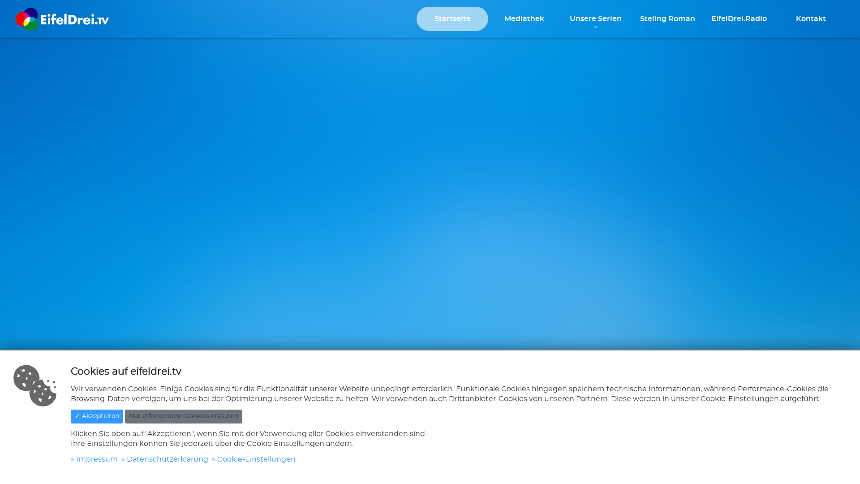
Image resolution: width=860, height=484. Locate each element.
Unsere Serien (596, 18)
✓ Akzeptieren (97, 416)
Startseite (452, 18)
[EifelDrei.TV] (62, 17)
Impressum (97, 459)
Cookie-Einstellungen (256, 459)
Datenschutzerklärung (167, 459)
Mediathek (524, 18)
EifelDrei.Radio (739, 18)
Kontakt (811, 18)
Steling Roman (667, 18)
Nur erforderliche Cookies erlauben (183, 416)
